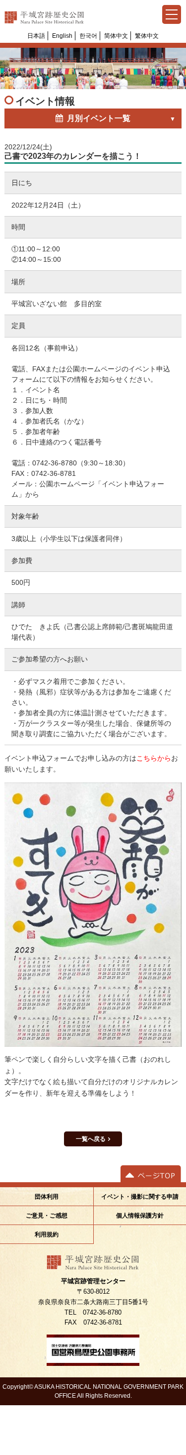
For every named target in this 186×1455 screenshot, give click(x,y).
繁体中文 (147, 35)
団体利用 (47, 1196)
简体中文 (116, 35)
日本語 (36, 35)
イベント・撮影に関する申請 (140, 1196)
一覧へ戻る (91, 1138)
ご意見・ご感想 (46, 1215)
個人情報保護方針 (140, 1215)
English (62, 35)
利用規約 (47, 1234)
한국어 (88, 35)
